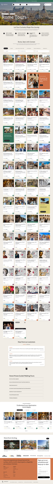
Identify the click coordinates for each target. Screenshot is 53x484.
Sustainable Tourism (15, 469)
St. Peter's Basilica (29, 48)
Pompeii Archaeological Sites (37, 48)
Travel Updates (5, 474)
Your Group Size (44, 53)
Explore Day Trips (43, 211)
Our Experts (14, 468)
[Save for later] (13, 55)
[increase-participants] (48, 53)
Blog (4, 472)
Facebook (14, 472)
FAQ (4, 473)
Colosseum (11, 48)
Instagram (14, 474)
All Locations (5, 48)
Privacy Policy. (39, 473)
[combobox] (11, 51)
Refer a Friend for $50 (6, 467)
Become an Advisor (6, 475)
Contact (5, 476)
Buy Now (41, 85)
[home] (5, 5)
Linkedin (14, 475)
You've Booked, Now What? (7, 477)
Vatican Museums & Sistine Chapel (20, 48)
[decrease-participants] (46, 53)
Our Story (14, 467)
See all (48, 438)
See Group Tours (7, 140)
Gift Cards (5, 469)
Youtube (14, 476)
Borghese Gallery (45, 48)
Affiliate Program (5, 468)
